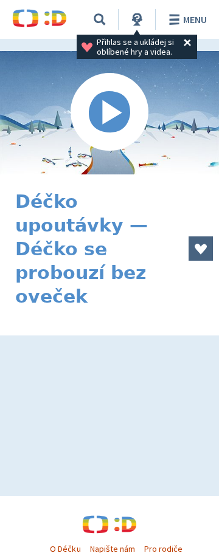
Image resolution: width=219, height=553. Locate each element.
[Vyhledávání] (100, 19)
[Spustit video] (109, 112)
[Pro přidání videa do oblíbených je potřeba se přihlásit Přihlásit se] (201, 248)
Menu (195, 19)
